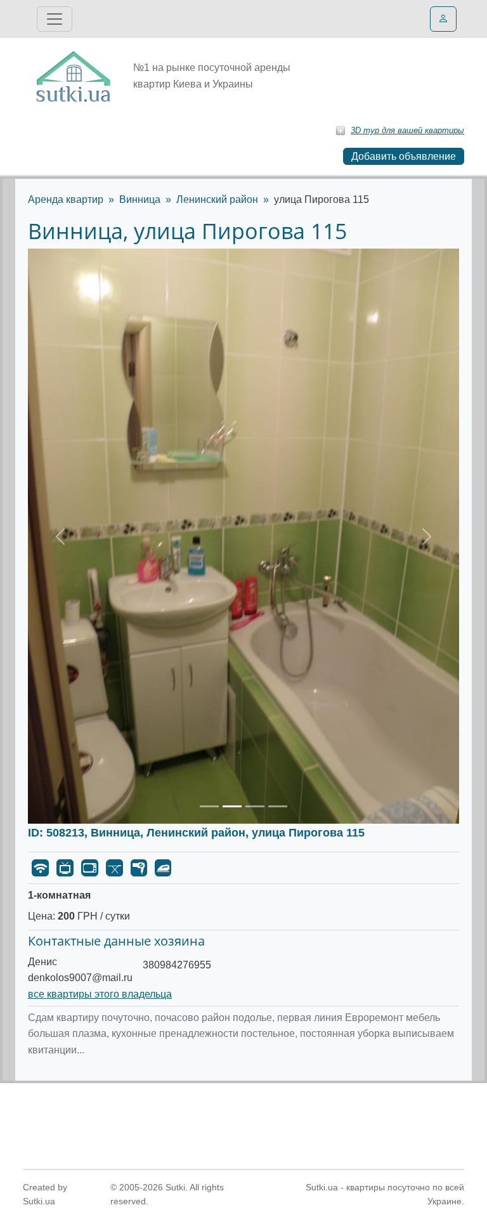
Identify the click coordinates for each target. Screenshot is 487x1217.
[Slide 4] (277, 806)
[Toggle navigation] (54, 19)
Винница (139, 199)
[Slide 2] (232, 806)
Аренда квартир (65, 199)
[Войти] (443, 19)
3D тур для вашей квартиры (407, 130)
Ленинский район (217, 199)
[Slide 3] (254, 806)
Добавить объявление (403, 156)
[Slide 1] (209, 806)
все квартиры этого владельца (100, 994)
